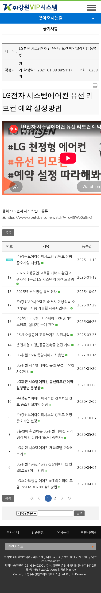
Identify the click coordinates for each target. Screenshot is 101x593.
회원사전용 (88, 532)
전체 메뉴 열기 (91, 8)
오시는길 (63, 532)
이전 (39, 498)
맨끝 (69, 498)
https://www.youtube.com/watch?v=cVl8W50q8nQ (49, 217)
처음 (31, 498)
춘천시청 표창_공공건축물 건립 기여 (43, 345)
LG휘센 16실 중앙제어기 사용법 (40, 355)
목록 (8, 232)
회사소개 (13, 532)
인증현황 (38, 532)
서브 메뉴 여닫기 (93, 18)
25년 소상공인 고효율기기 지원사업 (43, 335)
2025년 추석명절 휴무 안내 (36, 291)
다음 (62, 498)
